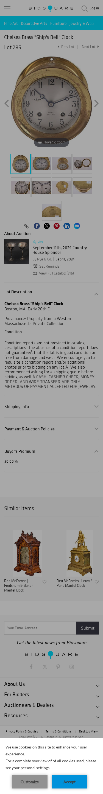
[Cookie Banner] (51, 766)
